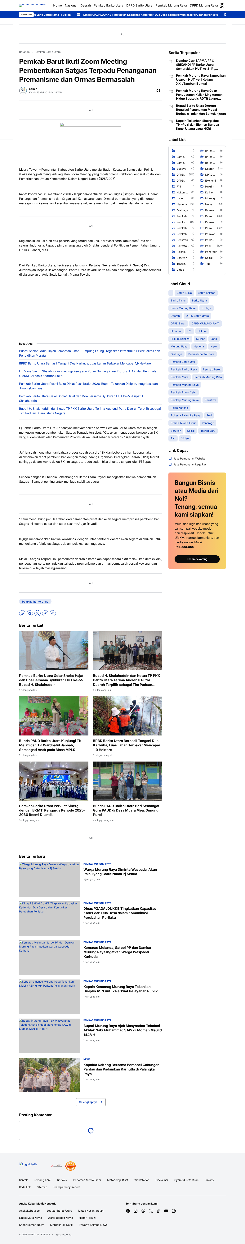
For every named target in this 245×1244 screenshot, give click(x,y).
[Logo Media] (34, 1166)
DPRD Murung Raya (204, 5)
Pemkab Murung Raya (171, 5)
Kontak (23, 1180)
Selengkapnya (88, 1102)
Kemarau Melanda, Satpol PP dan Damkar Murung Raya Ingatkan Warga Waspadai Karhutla (117, 952)
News (86, 1059)
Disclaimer (161, 1180)
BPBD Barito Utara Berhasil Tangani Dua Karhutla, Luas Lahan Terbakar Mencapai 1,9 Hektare (85, 363)
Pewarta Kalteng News (93, 1224)
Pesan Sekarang (197, 559)
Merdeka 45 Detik (61, 1224)
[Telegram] (45, 613)
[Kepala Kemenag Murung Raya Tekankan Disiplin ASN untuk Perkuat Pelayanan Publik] (49, 996)
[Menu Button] (222, 5)
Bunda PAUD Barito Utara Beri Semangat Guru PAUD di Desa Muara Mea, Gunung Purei (126, 810)
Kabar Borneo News (31, 1224)
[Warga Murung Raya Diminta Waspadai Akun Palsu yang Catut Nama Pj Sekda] (49, 879)
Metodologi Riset (117, 1180)
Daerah (85, 5)
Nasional (71, 5)
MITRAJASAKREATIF (39, 1234)
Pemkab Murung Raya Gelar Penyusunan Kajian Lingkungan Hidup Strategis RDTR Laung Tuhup (199, 95)
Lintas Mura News (30, 1217)
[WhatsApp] (22, 613)
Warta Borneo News (60, 1217)
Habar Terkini (87, 1217)
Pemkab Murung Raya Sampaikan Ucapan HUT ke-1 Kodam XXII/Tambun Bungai (201, 79)
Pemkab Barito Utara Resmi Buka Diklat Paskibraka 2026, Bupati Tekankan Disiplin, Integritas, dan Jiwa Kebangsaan (88, 386)
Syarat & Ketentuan (186, 1180)
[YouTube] (166, 1211)
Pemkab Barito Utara (108, 5)
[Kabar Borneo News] (33, 5)
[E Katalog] (56, 1166)
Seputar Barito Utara (59, 1210)
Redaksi (62, 1180)
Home (57, 5)
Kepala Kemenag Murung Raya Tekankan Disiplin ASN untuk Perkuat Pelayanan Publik (120, 989)
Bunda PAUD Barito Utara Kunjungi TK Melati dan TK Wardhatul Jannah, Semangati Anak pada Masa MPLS (50, 745)
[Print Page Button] (158, 90)
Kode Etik (25, 1187)
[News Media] (70, 1166)
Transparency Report (66, 1187)
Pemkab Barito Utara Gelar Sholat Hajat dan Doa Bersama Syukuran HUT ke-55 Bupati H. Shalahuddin (82, 398)
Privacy (209, 1180)
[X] (37, 613)
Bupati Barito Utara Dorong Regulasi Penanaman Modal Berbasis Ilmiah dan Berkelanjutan (201, 109)
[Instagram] (135, 1211)
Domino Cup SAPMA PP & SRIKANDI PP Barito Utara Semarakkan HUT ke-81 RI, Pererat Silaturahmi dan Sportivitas (195, 64)
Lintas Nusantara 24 (91, 1210)
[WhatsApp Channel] (174, 1211)
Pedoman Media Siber (87, 1180)
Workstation (141, 1180)
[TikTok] (158, 1211)
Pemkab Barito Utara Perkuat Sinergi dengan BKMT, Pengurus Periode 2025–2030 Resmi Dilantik (52, 810)
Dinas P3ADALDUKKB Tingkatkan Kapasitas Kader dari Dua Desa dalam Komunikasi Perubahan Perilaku (86, 14)
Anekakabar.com (29, 1210)
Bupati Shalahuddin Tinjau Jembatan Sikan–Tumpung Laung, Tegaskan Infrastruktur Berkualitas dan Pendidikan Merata (89, 353)
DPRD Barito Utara (139, 5)
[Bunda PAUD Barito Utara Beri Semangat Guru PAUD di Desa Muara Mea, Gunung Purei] (127, 781)
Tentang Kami (42, 1180)
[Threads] (143, 1211)
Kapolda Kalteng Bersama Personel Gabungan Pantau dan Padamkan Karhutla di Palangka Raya (121, 1069)
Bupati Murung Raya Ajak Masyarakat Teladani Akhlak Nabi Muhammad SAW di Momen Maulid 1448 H (122, 1030)
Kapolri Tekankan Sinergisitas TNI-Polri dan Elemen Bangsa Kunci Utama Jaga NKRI (198, 125)
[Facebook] (30, 613)
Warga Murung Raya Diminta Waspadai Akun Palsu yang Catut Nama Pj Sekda (120, 871)
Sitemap (42, 1187)
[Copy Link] (53, 613)
